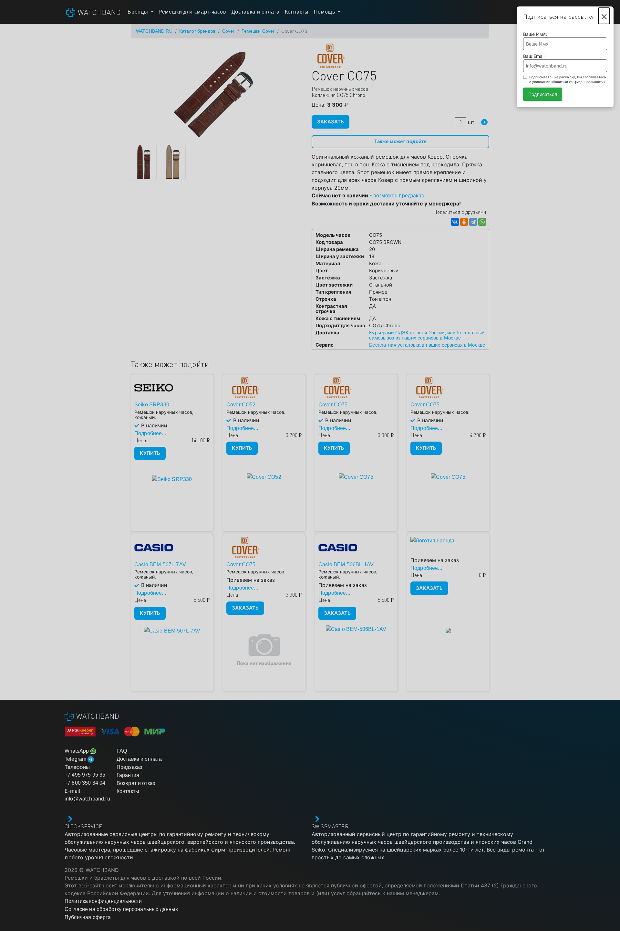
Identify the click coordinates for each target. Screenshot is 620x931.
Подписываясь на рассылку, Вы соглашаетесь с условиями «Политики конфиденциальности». (567, 79)
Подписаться (542, 94)
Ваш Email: (534, 56)
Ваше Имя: (535, 34)
